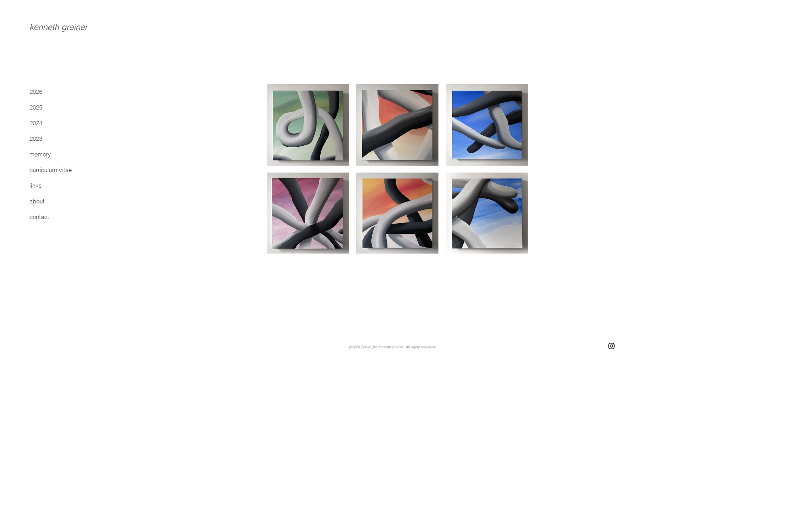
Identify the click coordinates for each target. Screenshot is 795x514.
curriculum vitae (50, 169)
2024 (35, 123)
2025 (35, 107)
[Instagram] (611, 346)
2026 (35, 91)
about (37, 201)
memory (40, 154)
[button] (308, 125)
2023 (35, 138)
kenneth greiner (58, 27)
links (35, 185)
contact (39, 216)
